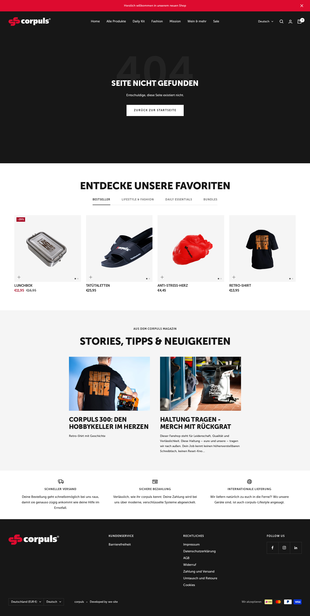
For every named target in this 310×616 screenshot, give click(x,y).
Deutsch (263, 21)
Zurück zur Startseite (155, 110)
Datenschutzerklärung (199, 551)
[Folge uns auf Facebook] (272, 548)
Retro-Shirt (240, 285)
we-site (113, 601)
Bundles (210, 199)
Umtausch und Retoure (200, 578)
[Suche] (281, 21)
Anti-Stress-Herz (173, 285)
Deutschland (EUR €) (24, 601)
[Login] (290, 21)
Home (95, 21)
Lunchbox (23, 285)
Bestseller (101, 199)
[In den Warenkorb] (19, 277)
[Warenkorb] (299, 21)
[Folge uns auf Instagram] (284, 548)
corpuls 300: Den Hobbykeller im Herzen (108, 423)
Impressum (191, 544)
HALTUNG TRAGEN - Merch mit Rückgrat (195, 423)
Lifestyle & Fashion (138, 199)
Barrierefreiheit (120, 544)
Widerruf (189, 564)
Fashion (157, 21)
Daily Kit (139, 21)
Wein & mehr (196, 21)
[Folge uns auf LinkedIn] (296, 548)
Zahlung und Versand (198, 571)
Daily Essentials (178, 199)
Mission (175, 21)
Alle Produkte (116, 21)
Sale (216, 21)
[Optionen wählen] (91, 277)
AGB (186, 558)
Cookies (189, 585)
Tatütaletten (98, 285)
